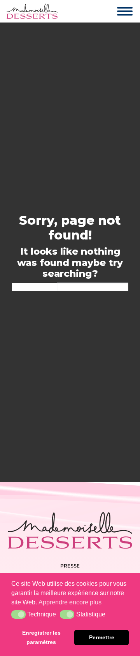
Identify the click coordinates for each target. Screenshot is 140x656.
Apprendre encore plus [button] (70, 602)
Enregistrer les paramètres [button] (41, 637)
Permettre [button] (101, 637)
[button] (18, 614)
